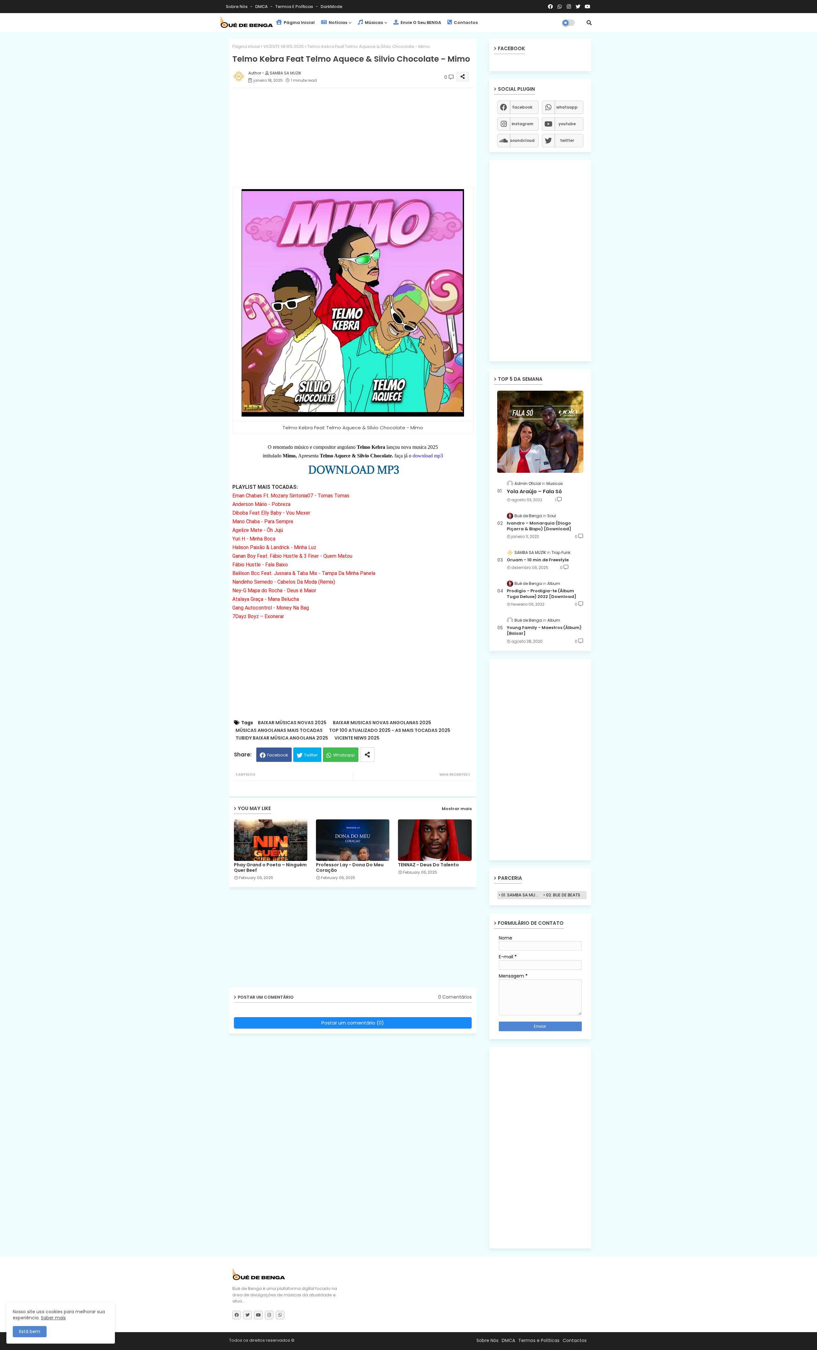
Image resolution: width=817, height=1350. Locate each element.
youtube (567, 124)
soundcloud (522, 140)
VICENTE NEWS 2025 (283, 46)
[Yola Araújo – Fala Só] (540, 432)
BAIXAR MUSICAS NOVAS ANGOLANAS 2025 (382, 723)
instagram (522, 124)
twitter (567, 140)
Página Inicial (299, 22)
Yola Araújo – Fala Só (534, 491)
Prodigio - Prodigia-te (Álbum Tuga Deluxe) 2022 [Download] (541, 594)
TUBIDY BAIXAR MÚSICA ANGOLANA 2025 (282, 738)
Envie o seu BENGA (420, 22)
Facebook (277, 755)
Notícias (337, 22)
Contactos (465, 22)
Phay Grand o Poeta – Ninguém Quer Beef (270, 867)
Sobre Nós (237, 7)
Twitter (311, 755)
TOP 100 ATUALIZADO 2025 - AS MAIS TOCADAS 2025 (389, 730)
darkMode (331, 7)
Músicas (373, 22)
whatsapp (567, 107)
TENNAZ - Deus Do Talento (428, 865)
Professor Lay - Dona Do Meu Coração (350, 867)
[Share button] (367, 755)
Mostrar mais (457, 809)
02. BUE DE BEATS (563, 895)
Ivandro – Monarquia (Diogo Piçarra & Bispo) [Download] (539, 526)
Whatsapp (344, 755)
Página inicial (246, 46)
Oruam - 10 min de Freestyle (538, 560)
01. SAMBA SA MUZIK (521, 895)
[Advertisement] (359, 137)
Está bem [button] (29, 1331)
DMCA (262, 7)
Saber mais (53, 1318)
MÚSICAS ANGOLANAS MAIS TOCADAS (279, 730)
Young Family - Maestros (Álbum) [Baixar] (544, 630)
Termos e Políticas (294, 7)
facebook (522, 107)
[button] (589, 22)
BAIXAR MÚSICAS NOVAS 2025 (292, 723)
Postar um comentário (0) (352, 1022)
